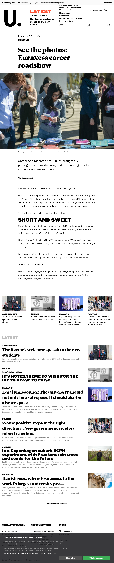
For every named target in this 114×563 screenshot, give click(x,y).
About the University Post (97, 10)
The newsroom (65, 531)
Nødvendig (11, 553)
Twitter (21, 274)
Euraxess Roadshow (30, 198)
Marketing (50, 553)
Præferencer (25, 553)
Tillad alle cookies (96, 558)
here (34, 212)
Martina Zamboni (25, 178)
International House (61, 253)
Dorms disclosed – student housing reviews (70, 20)
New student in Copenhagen (65, 14)
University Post (8, 2)
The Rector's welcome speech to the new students (42, 21)
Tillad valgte (70, 558)
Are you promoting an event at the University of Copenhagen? (70, 7)
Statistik (38, 553)
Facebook (32, 271)
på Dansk (108, 2)
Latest (40, 11)
